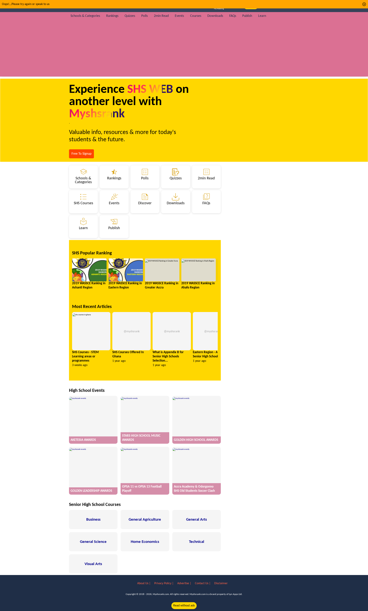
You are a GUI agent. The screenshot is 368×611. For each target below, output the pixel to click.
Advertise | (184, 583)
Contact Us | (203, 583)
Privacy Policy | (164, 583)
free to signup (81, 154)
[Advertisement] (184, 50)
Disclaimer (221, 583)
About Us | (144, 583)
